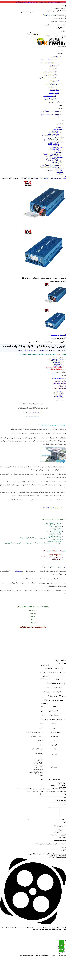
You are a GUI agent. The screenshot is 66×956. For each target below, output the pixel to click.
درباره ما (60, 173)
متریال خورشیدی (54, 90)
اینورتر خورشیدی (54, 65)
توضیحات (60, 391)
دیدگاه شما (63, 819)
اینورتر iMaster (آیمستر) (49, 96)
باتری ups (56, 150)
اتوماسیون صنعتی (54, 93)
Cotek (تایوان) (38, 178)
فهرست (63, 176)
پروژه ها (60, 163)
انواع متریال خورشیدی (61, 936)
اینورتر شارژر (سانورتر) (49, 71)
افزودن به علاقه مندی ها (59, 378)
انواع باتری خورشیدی (61, 939)
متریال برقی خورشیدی (52, 155)
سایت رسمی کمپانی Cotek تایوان (52, 507)
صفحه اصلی (59, 127)
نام (65, 794)
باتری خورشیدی (54, 80)
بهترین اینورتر (17, 571)
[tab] (31, 391)
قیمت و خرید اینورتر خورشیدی (59, 933)
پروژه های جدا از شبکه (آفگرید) (50, 111)
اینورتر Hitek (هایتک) (50, 99)
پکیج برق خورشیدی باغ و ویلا (51, 154)
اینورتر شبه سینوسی (50, 74)
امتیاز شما (63, 800)
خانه (65, 178)
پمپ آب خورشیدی (54, 87)
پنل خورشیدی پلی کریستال (48, 59)
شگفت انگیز (59, 168)
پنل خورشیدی (55, 56)
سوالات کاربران (58, 396)
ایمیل (64, 797)
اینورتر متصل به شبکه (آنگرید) (47, 77)
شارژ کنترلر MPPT (53, 144)
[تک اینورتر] (51, 45)
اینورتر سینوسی (51, 68)
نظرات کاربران (58, 394)
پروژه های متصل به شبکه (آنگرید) (49, 114)
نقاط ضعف (63, 805)
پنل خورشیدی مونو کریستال (48, 62)
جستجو (47, 36)
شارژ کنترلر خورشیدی (52, 84)
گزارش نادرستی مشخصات (58, 335)
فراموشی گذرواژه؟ (48, 15)
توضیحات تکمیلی (58, 392)
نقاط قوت (63, 801)
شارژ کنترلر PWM (54, 145)
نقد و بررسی (59, 397)
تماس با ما (60, 172)
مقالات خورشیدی (58, 162)
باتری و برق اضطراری (56, 147)
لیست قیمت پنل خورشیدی (60, 934)
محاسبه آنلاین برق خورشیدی (54, 170)
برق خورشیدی (58, 152)
